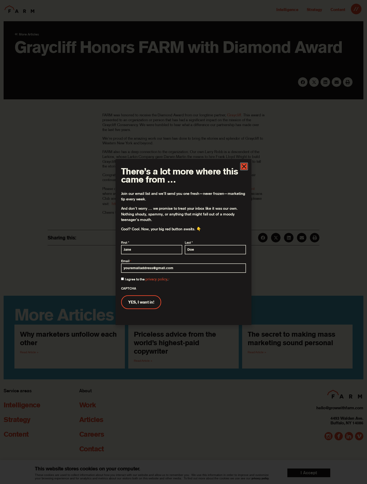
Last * (189, 243)
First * (125, 243)
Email (126, 261)
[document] (183, 242)
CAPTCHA (128, 288)
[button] (244, 166)
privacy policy (156, 279)
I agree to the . (147, 279)
